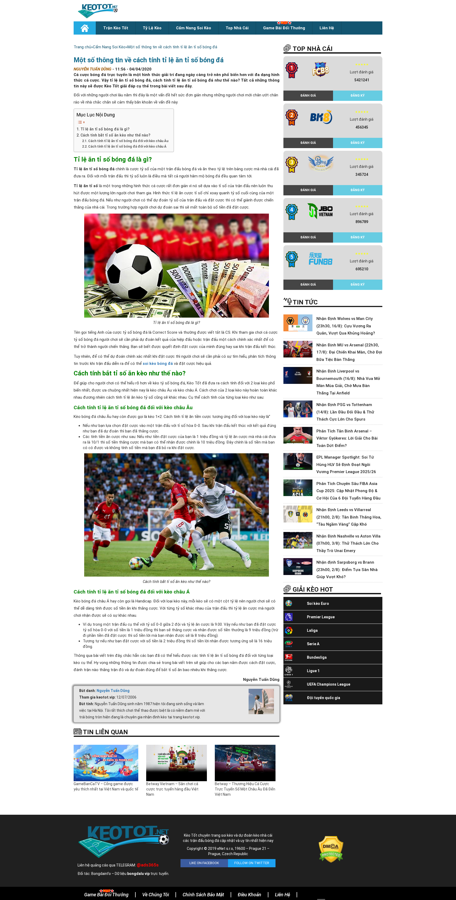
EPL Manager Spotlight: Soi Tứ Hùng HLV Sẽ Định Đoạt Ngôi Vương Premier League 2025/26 (346, 464)
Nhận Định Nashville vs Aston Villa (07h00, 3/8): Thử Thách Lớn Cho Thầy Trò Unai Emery (348, 543)
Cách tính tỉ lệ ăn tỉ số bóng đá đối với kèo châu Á (127, 146)
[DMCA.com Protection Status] (331, 849)
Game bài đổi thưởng (284, 28)
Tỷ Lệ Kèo (152, 28)
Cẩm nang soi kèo (193, 28)
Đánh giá (308, 95)
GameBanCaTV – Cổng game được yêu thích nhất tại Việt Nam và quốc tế (106, 786)
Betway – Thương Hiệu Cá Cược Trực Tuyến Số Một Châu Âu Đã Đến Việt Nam (245, 789)
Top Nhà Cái (237, 28)
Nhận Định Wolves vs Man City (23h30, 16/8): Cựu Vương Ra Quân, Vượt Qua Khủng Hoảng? (345, 326)
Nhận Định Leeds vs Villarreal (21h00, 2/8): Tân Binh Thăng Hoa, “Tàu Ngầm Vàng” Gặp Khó (348, 517)
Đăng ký (357, 95)
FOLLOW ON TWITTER (251, 863)
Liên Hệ (327, 28)
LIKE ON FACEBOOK (204, 863)
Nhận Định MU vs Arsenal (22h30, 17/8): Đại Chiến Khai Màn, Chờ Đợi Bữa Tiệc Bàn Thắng (349, 352)
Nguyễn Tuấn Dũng (113, 691)
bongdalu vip (138, 873)
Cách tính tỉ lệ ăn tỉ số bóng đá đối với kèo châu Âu (128, 141)
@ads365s (148, 865)
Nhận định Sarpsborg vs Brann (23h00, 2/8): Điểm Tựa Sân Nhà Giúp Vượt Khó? (347, 569)
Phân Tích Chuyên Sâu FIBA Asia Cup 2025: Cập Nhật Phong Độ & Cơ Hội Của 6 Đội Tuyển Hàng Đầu (348, 491)
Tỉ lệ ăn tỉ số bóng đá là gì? (105, 129)
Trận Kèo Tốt (115, 28)
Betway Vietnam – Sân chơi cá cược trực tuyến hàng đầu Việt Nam (172, 789)
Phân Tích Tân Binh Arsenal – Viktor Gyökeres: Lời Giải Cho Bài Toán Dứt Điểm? (347, 438)
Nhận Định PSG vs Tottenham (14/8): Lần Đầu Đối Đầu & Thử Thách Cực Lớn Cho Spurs (345, 412)
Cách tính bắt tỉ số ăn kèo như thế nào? (115, 135)
